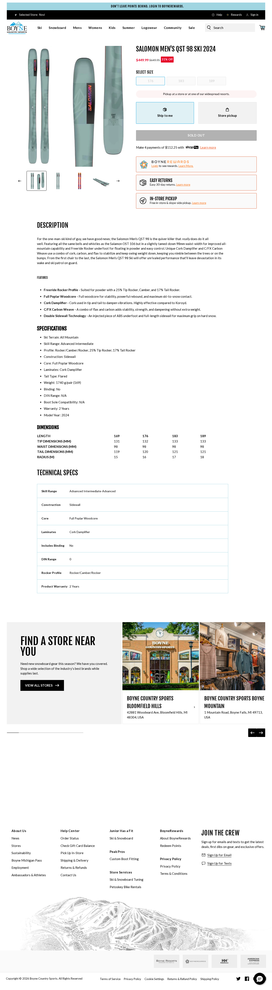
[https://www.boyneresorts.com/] (166, 961)
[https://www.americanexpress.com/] (253, 961)
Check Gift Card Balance (78, 846)
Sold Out (196, 135)
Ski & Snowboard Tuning (126, 879)
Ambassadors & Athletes (28, 875)
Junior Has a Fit (121, 831)
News (15, 838)
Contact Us (68, 875)
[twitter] (238, 979)
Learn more (208, 147)
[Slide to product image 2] (58, 181)
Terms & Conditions (173, 873)
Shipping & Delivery (74, 860)
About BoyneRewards (175, 838)
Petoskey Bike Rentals (125, 887)
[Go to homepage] (17, 27)
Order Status (70, 838)
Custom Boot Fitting (124, 859)
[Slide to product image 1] (37, 181)
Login (155, 166)
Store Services (121, 872)
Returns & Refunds (74, 867)
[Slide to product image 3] (80, 181)
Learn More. (185, 166)
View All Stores (38, 685)
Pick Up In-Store (72, 853)
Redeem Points (170, 846)
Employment (20, 867)
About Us (18, 831)
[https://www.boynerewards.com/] (195, 961)
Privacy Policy (170, 859)
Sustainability (21, 853)
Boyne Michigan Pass (26, 860)
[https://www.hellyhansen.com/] (224, 961)
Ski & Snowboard (121, 838)
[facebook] (247, 979)
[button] (260, 979)
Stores (16, 846)
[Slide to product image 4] (101, 181)
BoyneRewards (171, 831)
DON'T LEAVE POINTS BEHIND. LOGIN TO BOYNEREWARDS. (138, 6)
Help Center (70, 831)
